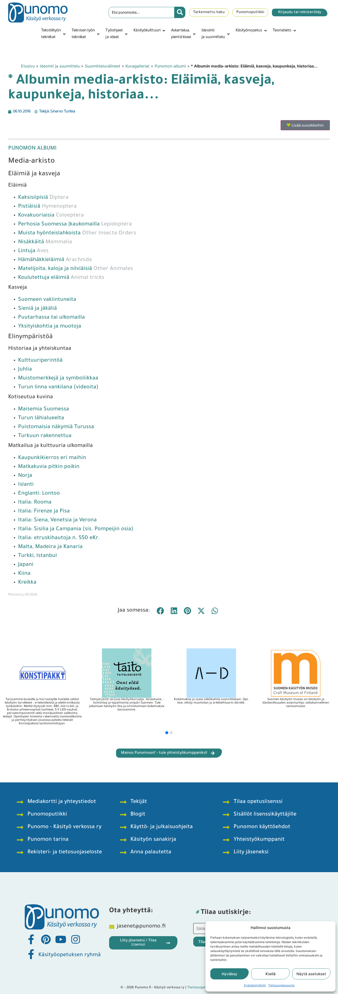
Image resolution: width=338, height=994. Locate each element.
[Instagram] (75, 939)
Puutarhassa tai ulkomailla (51, 318)
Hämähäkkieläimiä (55, 260)
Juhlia (25, 370)
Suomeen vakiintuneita (47, 300)
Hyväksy (229, 974)
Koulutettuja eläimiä (61, 278)
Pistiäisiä (47, 207)
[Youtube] (61, 939)
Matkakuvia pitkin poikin (48, 467)
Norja (25, 476)
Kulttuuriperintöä (40, 361)
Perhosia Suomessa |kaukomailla (75, 225)
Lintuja (33, 251)
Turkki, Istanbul (37, 556)
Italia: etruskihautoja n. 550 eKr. (59, 538)
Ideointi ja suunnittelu (60, 66)
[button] (54, 34)
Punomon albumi (170, 66)
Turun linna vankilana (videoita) (58, 388)
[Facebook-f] (31, 939)
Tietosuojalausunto (281, 985)
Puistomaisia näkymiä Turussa (56, 427)
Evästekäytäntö (255, 985)
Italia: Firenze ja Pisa (44, 512)
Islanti (26, 485)
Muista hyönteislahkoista (77, 234)
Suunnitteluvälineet (102, 66)
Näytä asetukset (311, 974)
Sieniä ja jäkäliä (37, 309)
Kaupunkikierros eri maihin (52, 458)
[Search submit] (179, 12)
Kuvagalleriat (137, 66)
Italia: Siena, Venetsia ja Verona (57, 521)
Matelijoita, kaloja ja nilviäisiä (75, 269)
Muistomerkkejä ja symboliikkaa (58, 379)
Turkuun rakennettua (45, 436)
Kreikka (27, 583)
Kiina (24, 574)
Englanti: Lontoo (39, 494)
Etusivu (28, 66)
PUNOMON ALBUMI (32, 149)
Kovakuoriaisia (51, 216)
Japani (25, 565)
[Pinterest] (46, 939)
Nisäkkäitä (45, 242)
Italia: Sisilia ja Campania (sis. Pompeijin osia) (75, 529)
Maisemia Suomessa (43, 410)
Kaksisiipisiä (43, 198)
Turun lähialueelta (41, 418)
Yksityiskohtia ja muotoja (49, 327)
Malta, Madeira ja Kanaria (50, 547)
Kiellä (271, 974)
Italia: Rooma (34, 503)
